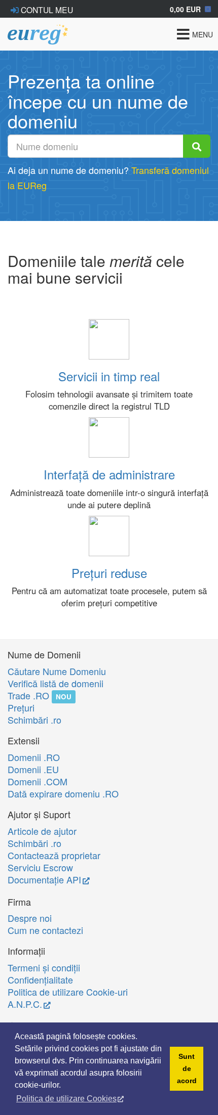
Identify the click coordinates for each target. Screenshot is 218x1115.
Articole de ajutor (42, 830)
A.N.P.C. (25, 1003)
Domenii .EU (33, 769)
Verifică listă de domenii (55, 683)
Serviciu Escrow (40, 867)
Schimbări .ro (34, 719)
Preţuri (21, 707)
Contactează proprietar (54, 855)
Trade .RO (28, 695)
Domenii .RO (34, 757)
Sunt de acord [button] (187, 1068)
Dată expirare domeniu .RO (63, 793)
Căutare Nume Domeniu (57, 671)
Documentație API (44, 879)
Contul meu (46, 9)
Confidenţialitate (40, 979)
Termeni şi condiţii (44, 967)
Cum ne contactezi (45, 929)
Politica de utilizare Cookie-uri (68, 991)
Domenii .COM (37, 781)
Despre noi (30, 917)
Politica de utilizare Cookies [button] (66, 1098)
